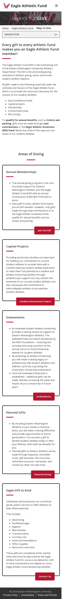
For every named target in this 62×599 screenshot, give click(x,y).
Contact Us (45, 576)
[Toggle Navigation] (56, 5)
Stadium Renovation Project (35, 301)
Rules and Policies (47, 595)
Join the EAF (44, 230)
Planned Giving (42, 474)
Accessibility (27, 595)
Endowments (44, 396)
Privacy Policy (10, 595)
